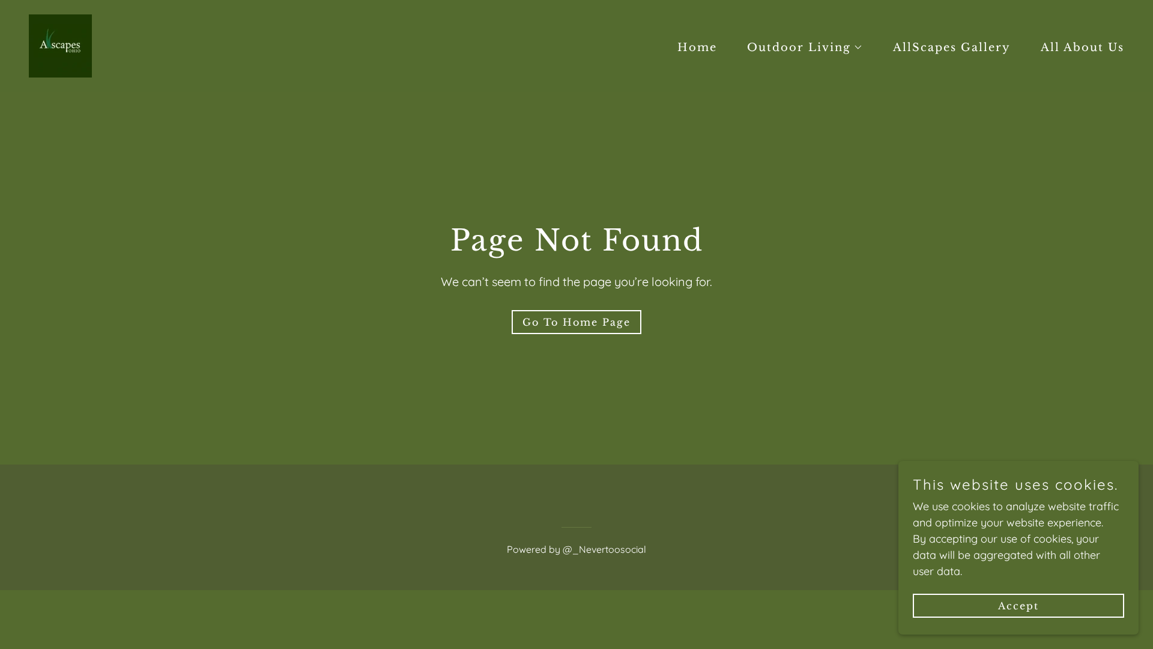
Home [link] (697, 47)
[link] (60, 45)
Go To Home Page (576, 322)
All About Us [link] (1082, 47)
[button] (799, 47)
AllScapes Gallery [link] (952, 47)
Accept (1018, 606)
